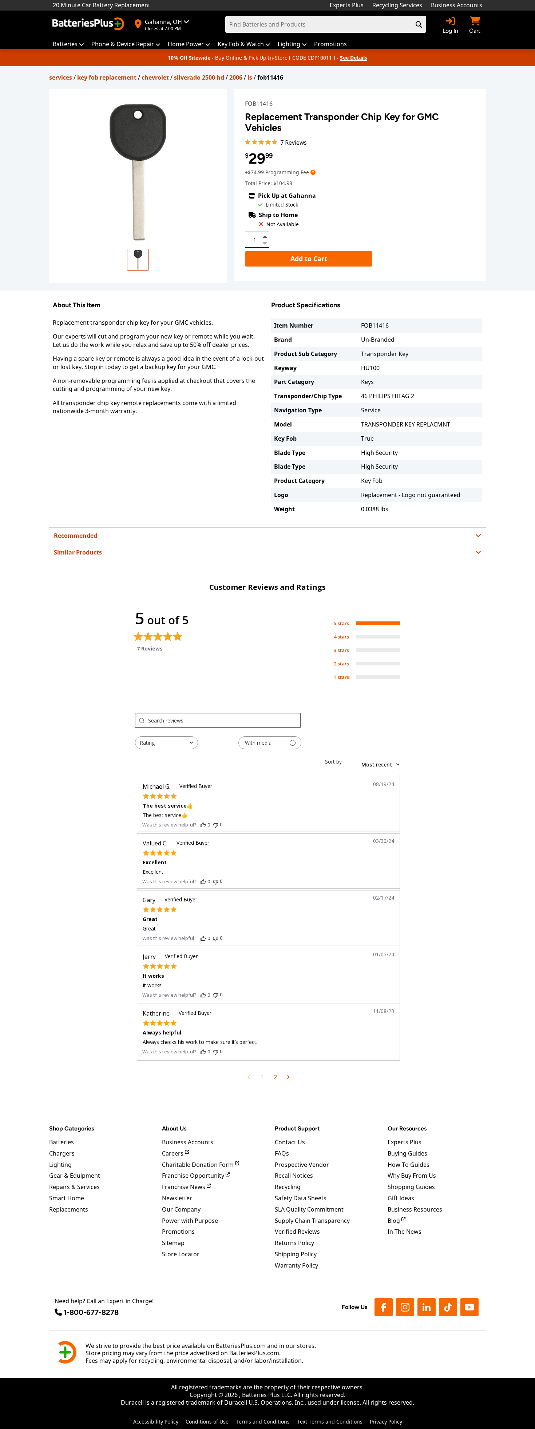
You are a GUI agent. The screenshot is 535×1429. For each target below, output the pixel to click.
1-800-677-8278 (91, 1312)
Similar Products (78, 552)
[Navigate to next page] (288, 1077)
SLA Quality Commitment (309, 1209)
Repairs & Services (74, 1187)
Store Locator (180, 1254)
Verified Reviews (297, 1232)
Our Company (181, 1209)
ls (249, 77)
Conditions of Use (207, 1421)
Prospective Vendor (302, 1165)
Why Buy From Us (412, 1176)
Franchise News (184, 1187)
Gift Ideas (401, 1198)
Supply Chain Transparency (312, 1221)
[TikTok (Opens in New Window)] (448, 1307)
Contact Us (290, 1142)
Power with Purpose (190, 1221)
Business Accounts (456, 5)
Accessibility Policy (155, 1421)
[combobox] (166, 742)
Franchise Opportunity (194, 1176)
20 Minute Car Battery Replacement (101, 5)
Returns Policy (294, 1243)
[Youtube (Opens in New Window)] (469, 1307)
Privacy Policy (386, 1421)
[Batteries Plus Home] (89, 25)
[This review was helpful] (203, 824)
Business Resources (415, 1209)
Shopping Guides (411, 1187)
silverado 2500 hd (199, 77)
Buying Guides (407, 1153)
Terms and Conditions (263, 1421)
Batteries (61, 1142)
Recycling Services (397, 5)
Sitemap (173, 1243)
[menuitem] (68, 44)
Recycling (288, 1187)
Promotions (178, 1232)
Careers (173, 1153)
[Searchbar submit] (419, 24)
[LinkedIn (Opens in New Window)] (426, 1307)
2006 (235, 77)
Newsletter (177, 1198)
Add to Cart (308, 258)
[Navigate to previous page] (248, 1077)
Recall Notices (294, 1176)
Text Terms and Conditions (329, 1421)
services (60, 77)
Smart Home (66, 1198)
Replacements (68, 1209)
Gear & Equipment (74, 1176)
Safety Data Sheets (300, 1198)
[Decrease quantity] (264, 242)
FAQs (282, 1153)
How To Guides (408, 1165)
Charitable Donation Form (198, 1165)
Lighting (60, 1165)
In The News (404, 1232)
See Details (353, 57)
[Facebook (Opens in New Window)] (383, 1307)
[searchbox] (224, 720)
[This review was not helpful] (215, 824)
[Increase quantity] (264, 237)
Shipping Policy (296, 1254)
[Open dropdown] (313, 172)
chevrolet (155, 77)
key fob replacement (106, 77)
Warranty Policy (296, 1265)
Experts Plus (347, 5)
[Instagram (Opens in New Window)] (405, 1307)
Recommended (75, 536)
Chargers (62, 1153)
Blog (394, 1221)
